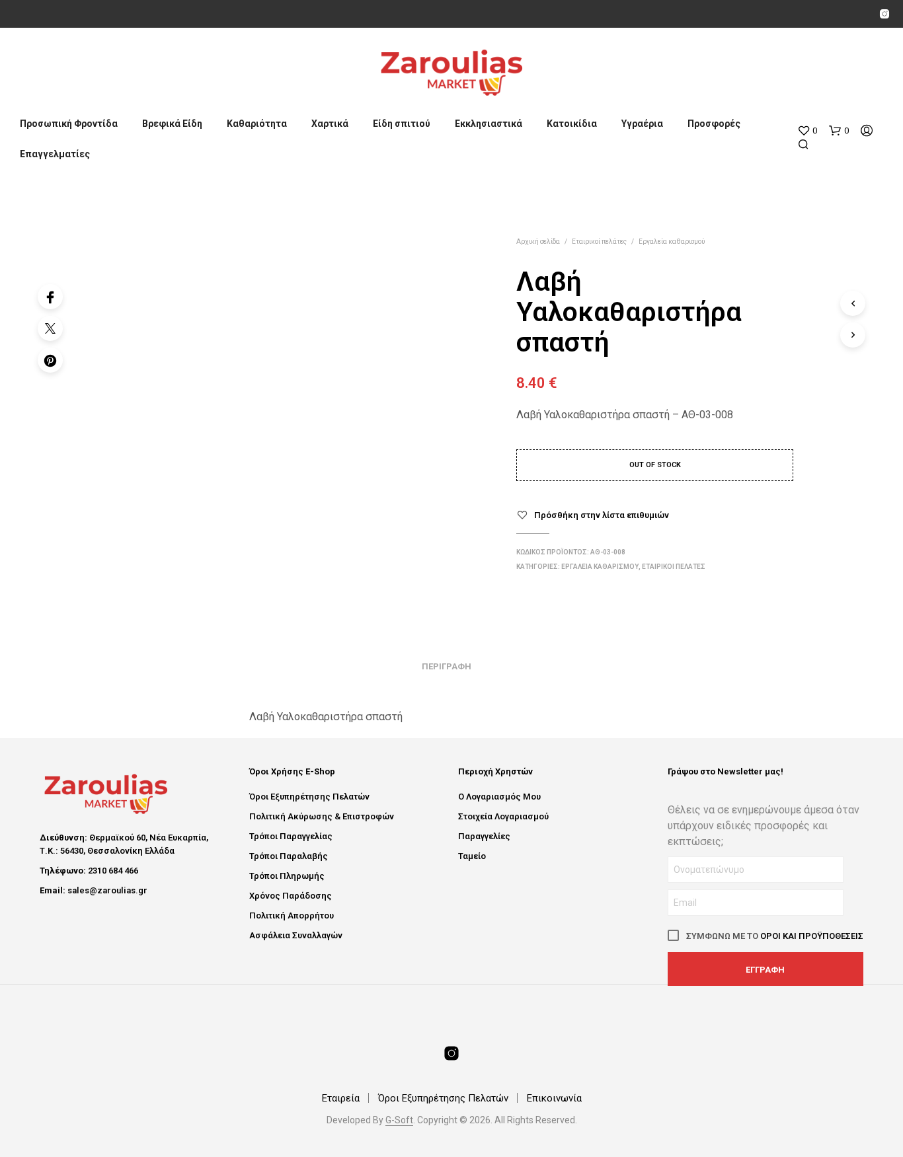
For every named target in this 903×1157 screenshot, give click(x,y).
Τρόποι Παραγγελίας (291, 836)
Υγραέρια (642, 123)
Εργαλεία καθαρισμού (672, 241)
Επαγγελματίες (55, 154)
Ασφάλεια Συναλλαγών (295, 935)
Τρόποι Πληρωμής (287, 876)
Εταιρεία (341, 1098)
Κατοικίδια (572, 123)
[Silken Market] (884, 14)
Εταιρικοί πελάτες (599, 241)
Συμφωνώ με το (773, 936)
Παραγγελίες (484, 836)
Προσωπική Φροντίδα (69, 123)
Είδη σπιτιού (401, 123)
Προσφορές (713, 123)
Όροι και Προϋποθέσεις (811, 936)
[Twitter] (50, 328)
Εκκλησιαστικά (488, 123)
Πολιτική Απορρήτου (291, 915)
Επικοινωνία (554, 1098)
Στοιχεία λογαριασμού (503, 816)
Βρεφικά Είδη (172, 123)
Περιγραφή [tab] (446, 666)
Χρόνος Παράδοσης (290, 896)
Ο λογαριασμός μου (499, 797)
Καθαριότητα (257, 123)
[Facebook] (50, 296)
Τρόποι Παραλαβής (288, 856)
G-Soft (399, 1120)
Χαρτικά (329, 123)
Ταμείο (472, 856)
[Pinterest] (50, 360)
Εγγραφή (765, 970)
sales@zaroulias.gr (107, 890)
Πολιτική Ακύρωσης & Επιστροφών (321, 816)
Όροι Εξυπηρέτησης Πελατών (309, 797)
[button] (807, 130)
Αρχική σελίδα (538, 241)
